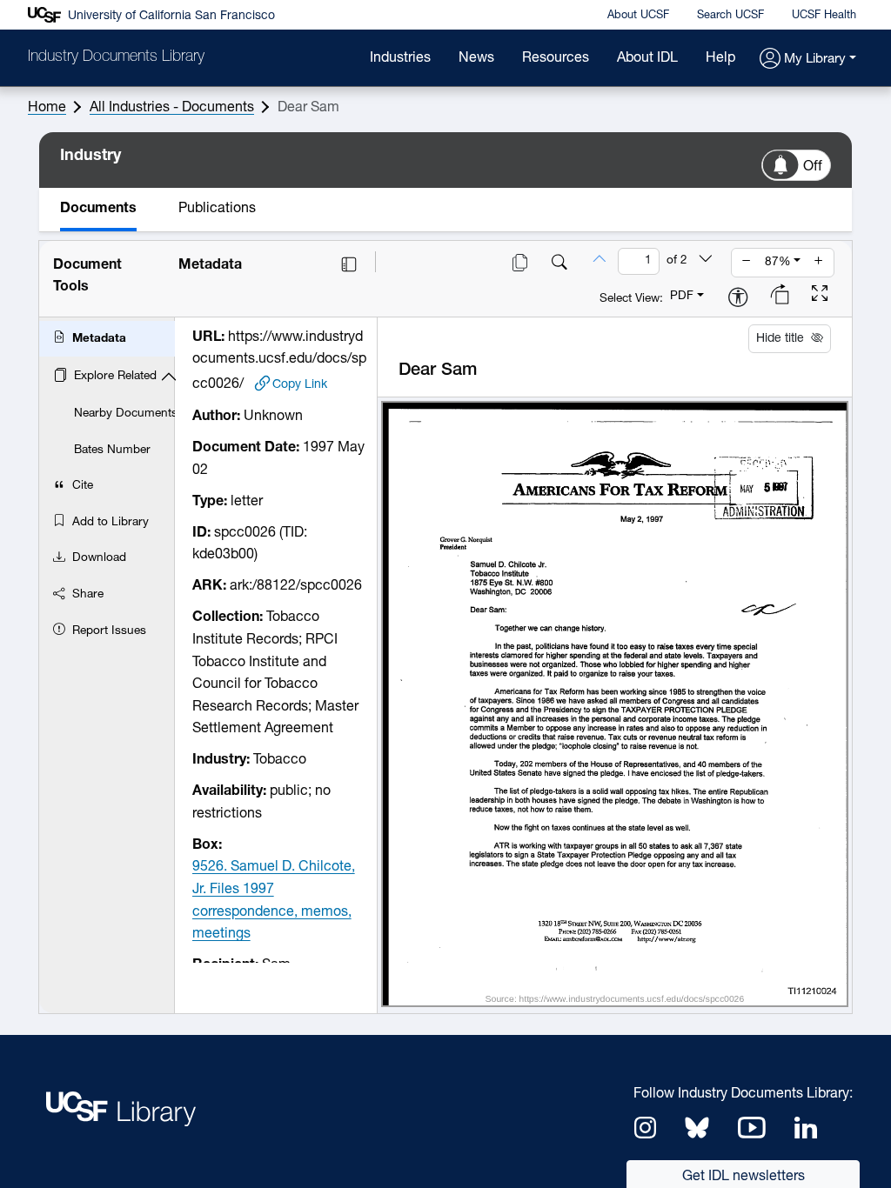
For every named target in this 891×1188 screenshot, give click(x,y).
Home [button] (47, 108)
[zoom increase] (819, 263)
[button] (808, 59)
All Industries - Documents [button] (172, 108)
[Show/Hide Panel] (348, 264)
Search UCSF (730, 15)
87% (778, 262)
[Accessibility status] (738, 299)
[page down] (705, 261)
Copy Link (299, 384)
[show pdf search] (559, 264)
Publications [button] (217, 209)
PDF (681, 296)
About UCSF (638, 15)
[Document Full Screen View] (819, 295)
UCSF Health (824, 15)
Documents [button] (98, 209)
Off (812, 167)
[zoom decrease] (746, 263)
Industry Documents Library (116, 57)
